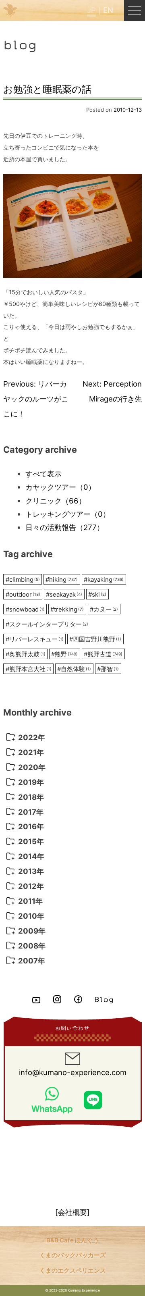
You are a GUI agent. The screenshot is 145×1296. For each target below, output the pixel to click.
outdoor (23, 594)
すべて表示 (43, 473)
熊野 (64, 654)
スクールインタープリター (47, 624)
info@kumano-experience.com (72, 1072)
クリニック (55, 500)
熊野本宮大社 (29, 669)
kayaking (104, 579)
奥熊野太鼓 (26, 654)
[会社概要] (72, 1212)
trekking (67, 609)
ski (97, 594)
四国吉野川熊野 (95, 639)
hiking (62, 579)
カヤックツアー (60, 487)
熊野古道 (103, 654)
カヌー (104, 609)
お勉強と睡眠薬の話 (47, 89)
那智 (108, 669)
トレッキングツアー (67, 514)
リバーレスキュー (35, 639)
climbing (23, 579)
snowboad (25, 609)
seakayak (64, 594)
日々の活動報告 (64, 527)
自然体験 (74, 669)
